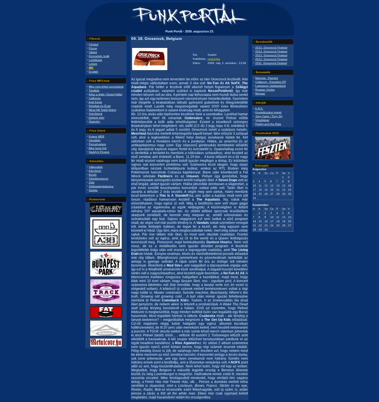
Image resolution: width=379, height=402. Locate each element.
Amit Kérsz (95, 102)
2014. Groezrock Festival (271, 51)
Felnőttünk (95, 113)
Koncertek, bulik (99, 56)
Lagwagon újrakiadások (270, 85)
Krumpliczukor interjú (268, 112)
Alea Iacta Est (98, 148)
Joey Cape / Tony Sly (268, 116)
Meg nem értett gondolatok (106, 86)
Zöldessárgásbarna (101, 186)
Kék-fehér (95, 170)
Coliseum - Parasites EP (270, 81)
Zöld (91, 182)
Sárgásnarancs (98, 178)
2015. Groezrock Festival (271, 47)
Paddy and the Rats (268, 124)
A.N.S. (259, 108)
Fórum (93, 48)
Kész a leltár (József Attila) (105, 94)
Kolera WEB (96, 136)
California (95, 98)
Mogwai (260, 93)
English (93, 71)
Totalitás (94, 90)
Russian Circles (265, 89)
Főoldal (93, 44)
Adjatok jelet (96, 117)
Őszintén (94, 121)
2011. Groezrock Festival (271, 63)
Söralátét (94, 140)
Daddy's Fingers (99, 151)
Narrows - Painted (266, 78)
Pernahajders (97, 144)
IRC (91, 67)
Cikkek (93, 52)
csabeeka (214, 58)
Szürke (93, 190)
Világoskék (96, 166)
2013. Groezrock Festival (271, 55)
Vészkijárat (262, 120)
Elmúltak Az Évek (100, 105)
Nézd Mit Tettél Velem (102, 109)
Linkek (93, 63)
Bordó (93, 174)
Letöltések (95, 60)
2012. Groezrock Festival (271, 59)
